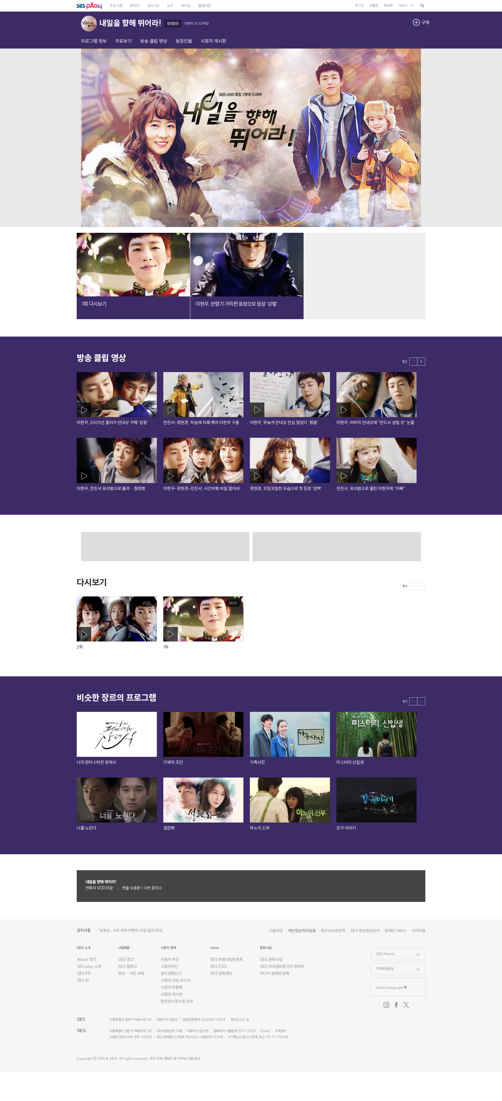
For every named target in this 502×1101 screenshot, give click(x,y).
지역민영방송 (382, 967)
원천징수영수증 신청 (177, 1001)
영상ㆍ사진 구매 (131, 973)
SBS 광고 (126, 959)
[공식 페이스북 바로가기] (396, 1005)
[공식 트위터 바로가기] (406, 1005)
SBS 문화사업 (271, 959)
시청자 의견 (170, 959)
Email (265, 1031)
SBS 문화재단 (221, 973)
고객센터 (280, 1031)
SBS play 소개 (89, 966)
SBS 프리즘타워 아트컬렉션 (282, 966)
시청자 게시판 (171, 994)
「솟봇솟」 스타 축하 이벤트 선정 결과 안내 (130, 930)
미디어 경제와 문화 (274, 973)
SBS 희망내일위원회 (226, 959)
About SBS (86, 959)
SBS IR (83, 980)
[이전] (413, 362)
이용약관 (276, 930)
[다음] (421, 362)
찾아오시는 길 (240, 1019)
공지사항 (84, 930)
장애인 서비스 (395, 930)
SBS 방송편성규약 (365, 930)
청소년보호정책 (333, 930)
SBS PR (84, 973)
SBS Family (383, 952)
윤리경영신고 (171, 973)
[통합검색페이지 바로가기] (422, 5)
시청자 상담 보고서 (175, 980)
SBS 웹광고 (127, 966)
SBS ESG (218, 966)
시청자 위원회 (171, 987)
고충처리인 (169, 966)
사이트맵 (418, 930)
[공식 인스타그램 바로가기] (386, 1005)
